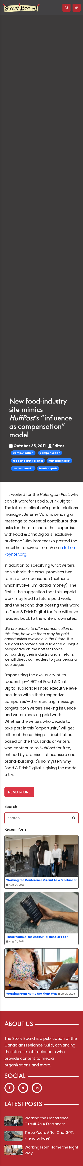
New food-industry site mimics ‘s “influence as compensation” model (40, 418)
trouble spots (48, 468)
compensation (50, 453)
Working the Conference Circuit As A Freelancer (41, 880)
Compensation (23, 453)
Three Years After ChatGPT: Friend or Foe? (37, 937)
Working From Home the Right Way (32, 994)
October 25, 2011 (30, 446)
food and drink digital (28, 460)
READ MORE (19, 792)
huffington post (59, 460)
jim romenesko (23, 468)
